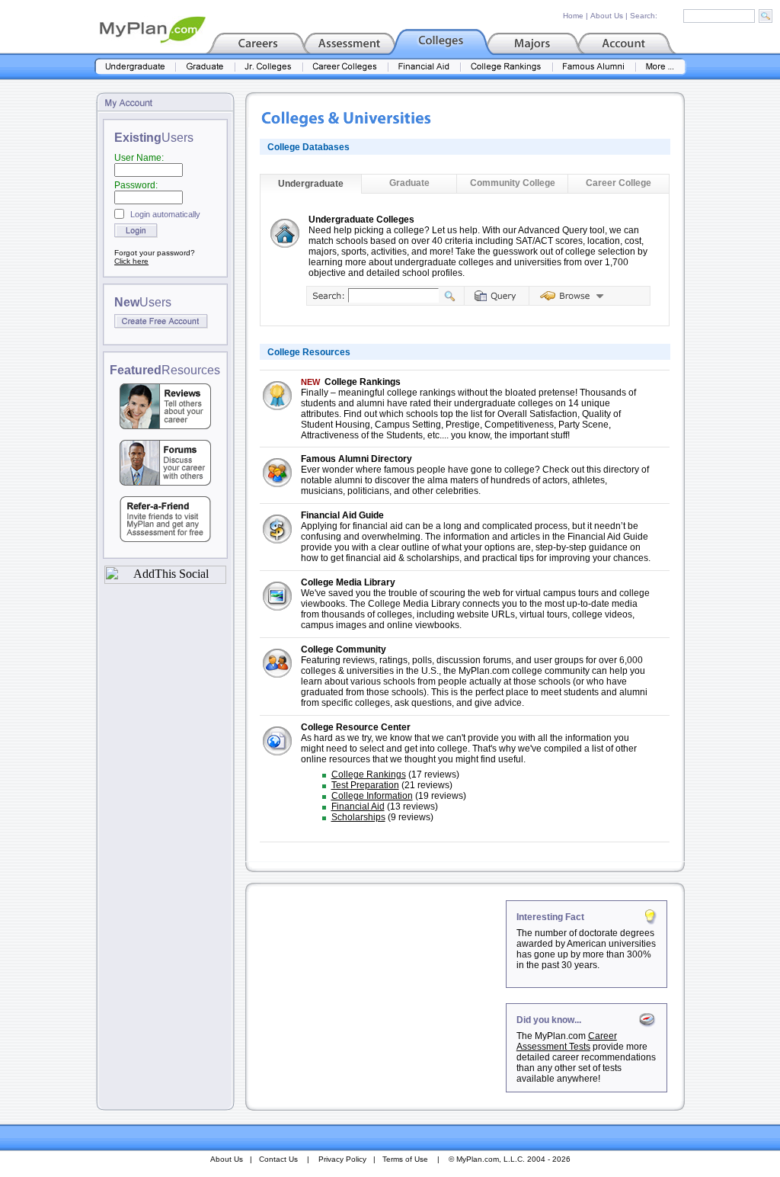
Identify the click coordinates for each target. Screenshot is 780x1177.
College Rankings (362, 382)
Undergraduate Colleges (361, 219)
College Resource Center (356, 727)
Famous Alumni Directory (356, 459)
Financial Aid (358, 806)
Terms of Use (405, 1159)
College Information (372, 796)
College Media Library (348, 582)
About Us (606, 15)
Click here (131, 261)
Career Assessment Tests (566, 1041)
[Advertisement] (377, 995)
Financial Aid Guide (342, 515)
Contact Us (278, 1159)
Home (573, 15)
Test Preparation (365, 785)
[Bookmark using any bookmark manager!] (165, 579)
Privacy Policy (342, 1159)
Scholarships (358, 817)
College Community (343, 649)
